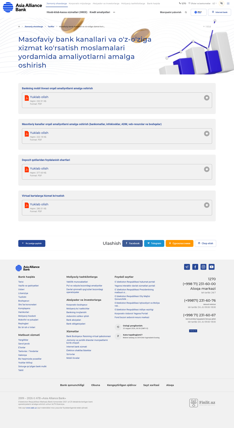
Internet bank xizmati (76, 346)
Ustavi (21, 289)
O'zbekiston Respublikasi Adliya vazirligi (134, 309)
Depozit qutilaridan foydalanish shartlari (46, 160)
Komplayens (24, 308)
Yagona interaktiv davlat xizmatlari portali (135, 285)
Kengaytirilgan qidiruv (121, 385)
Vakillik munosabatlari (77, 282)
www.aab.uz (31, 408)
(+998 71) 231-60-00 (199, 284)
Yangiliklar (23, 340)
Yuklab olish (39, 97)
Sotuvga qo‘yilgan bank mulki (32, 366)
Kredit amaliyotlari (100, 12)
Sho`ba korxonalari (27, 304)
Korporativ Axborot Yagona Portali (131, 313)
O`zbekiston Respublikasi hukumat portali (135, 282)
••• (114, 12)
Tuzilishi (22, 297)
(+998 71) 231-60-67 (199, 315)
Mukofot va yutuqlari (28, 319)
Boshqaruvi (23, 301)
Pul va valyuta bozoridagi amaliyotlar (84, 285)
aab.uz (22, 8)
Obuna (95, 385)
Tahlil (20, 370)
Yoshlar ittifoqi (25, 362)
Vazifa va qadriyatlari (28, 285)
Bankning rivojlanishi (76, 312)
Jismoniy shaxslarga (34, 27)
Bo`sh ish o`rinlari (26, 327)
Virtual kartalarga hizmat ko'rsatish (43, 195)
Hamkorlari (23, 312)
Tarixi (20, 282)
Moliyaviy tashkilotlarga (82, 276)
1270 (212, 279)
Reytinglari (23, 323)
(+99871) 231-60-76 (200, 300)
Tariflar (51, 27)
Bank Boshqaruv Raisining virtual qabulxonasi (88, 336)
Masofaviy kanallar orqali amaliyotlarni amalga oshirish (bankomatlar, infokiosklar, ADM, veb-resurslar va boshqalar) (92, 124)
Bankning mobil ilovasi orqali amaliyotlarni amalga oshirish (57, 88)
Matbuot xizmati (29, 334)
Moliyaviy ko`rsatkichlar (77, 308)
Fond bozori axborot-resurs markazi (132, 317)
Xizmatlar (72, 331)
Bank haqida (26, 276)
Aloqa (170, 385)
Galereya (22, 355)
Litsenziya (23, 293)
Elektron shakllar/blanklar (78, 350)
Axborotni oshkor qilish (77, 316)
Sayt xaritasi (151, 385)
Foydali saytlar (124, 276)
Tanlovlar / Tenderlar (28, 351)
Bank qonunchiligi (72, 385)
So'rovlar (70, 354)
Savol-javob (24, 343)
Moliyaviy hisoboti (27, 316)
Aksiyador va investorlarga (83, 299)
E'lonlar (21, 347)
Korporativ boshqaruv (76, 304)
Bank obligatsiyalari (75, 323)
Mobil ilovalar (73, 358)
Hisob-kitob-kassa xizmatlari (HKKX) (67, 12)
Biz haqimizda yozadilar (29, 359)
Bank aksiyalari (73, 320)
